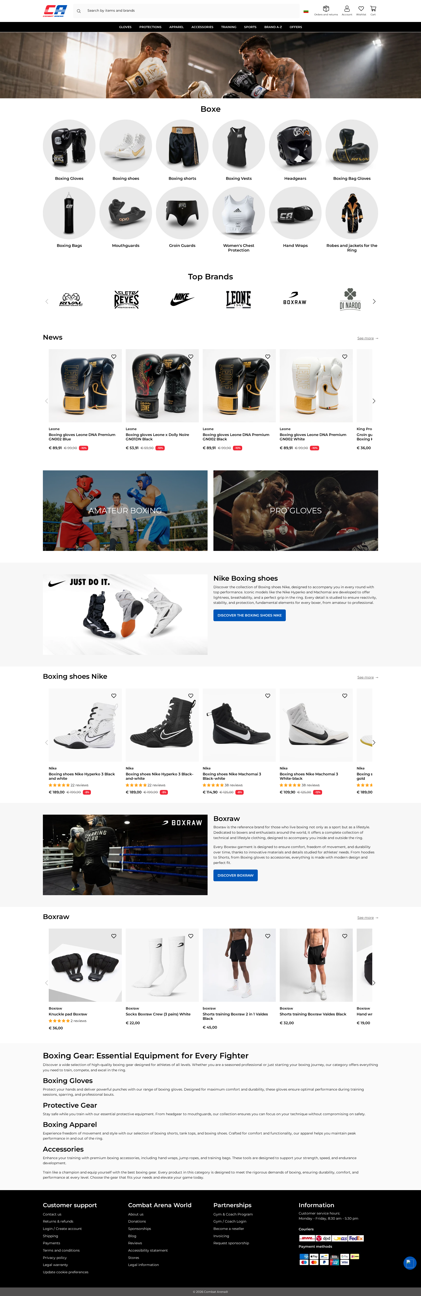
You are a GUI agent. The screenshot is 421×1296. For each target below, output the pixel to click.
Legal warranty (55, 1265)
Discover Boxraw (236, 875)
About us (136, 1214)
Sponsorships (139, 1228)
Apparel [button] (176, 27)
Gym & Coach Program (233, 1214)
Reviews (135, 1243)
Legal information (143, 1265)
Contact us (52, 1214)
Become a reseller (228, 1228)
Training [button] (228, 27)
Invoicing (221, 1236)
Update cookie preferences (65, 1272)
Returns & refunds (58, 1221)
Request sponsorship (231, 1243)
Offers (296, 27)
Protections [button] (150, 27)
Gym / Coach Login (229, 1221)
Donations (137, 1221)
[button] (374, 301)
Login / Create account (62, 1228)
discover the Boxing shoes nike (250, 615)
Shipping (50, 1236)
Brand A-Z (273, 27)
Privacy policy (55, 1258)
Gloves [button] (125, 27)
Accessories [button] (202, 27)
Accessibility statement (148, 1250)
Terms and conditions (61, 1250)
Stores (133, 1258)
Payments (51, 1243)
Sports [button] (250, 27)
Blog (132, 1236)
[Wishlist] (114, 356)
